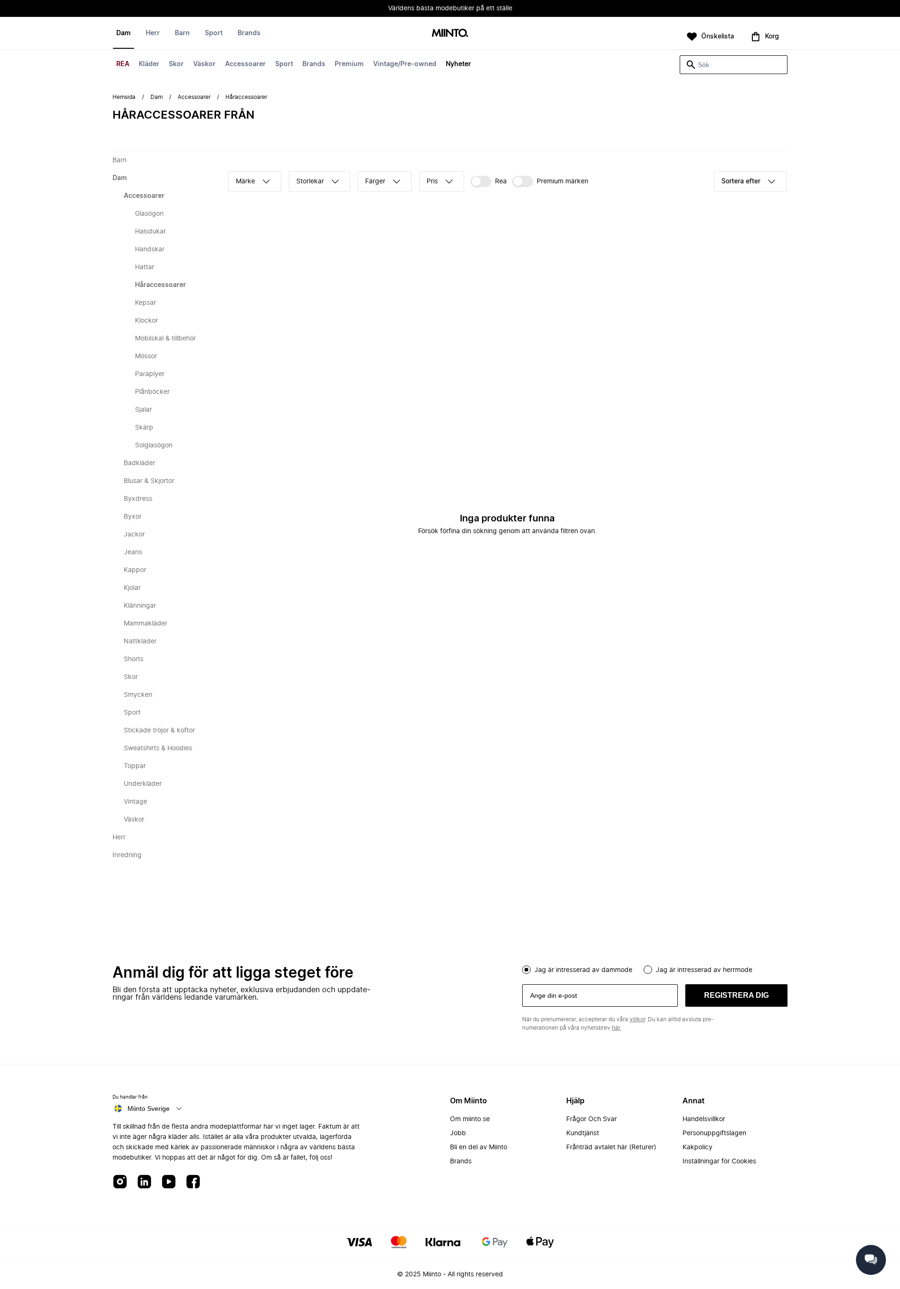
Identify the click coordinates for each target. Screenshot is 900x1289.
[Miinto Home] (450, 33)
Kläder (149, 64)
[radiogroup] (655, 969)
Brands (313, 64)
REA (122, 64)
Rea (501, 181)
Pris (432, 181)
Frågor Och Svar (591, 1119)
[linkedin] (144, 1182)
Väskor (204, 64)
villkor (637, 1019)
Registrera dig (736, 995)
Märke (245, 181)
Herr (153, 33)
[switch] (489, 181)
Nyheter (458, 64)
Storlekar (310, 181)
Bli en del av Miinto (478, 1147)
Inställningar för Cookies (719, 1161)
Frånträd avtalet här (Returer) (611, 1147)
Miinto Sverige (149, 1108)
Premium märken (562, 181)
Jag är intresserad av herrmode (704, 970)
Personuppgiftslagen (714, 1133)
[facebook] (193, 1182)
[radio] (526, 969)
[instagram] (120, 1182)
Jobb (458, 1133)
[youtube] (168, 1182)
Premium (349, 64)
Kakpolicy (697, 1147)
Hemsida (123, 97)
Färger (375, 181)
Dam (123, 33)
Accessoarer (245, 64)
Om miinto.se (470, 1119)
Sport (284, 64)
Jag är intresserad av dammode (583, 970)
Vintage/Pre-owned (404, 64)
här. (616, 1028)
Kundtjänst (582, 1133)
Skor (176, 64)
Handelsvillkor (703, 1119)
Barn (182, 33)
